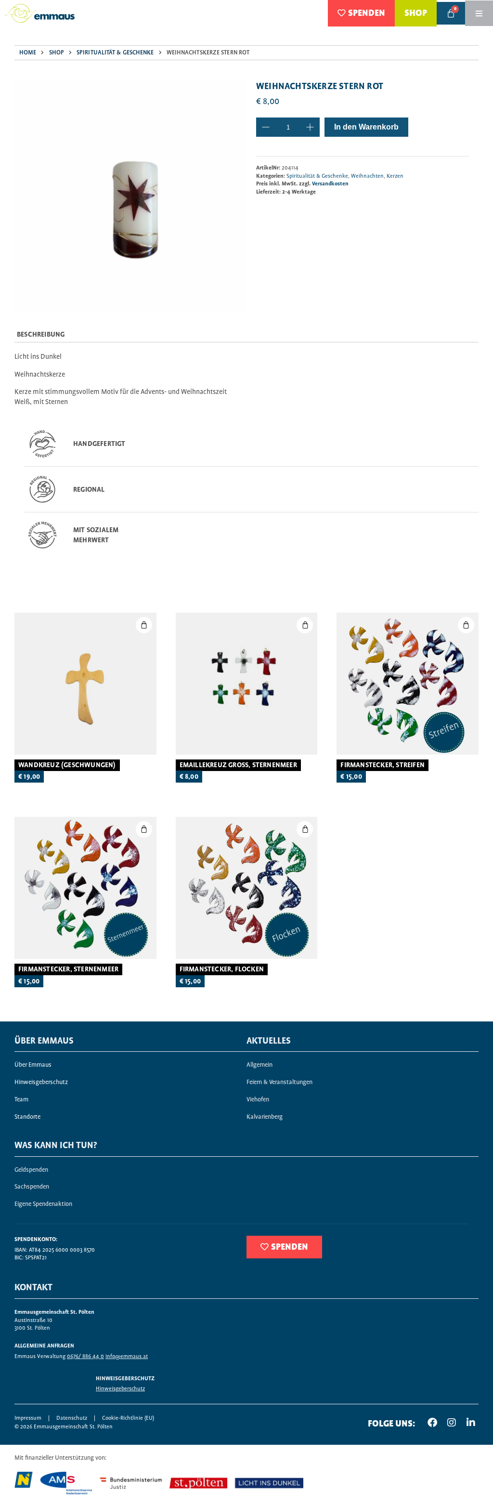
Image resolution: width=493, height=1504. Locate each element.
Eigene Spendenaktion (43, 1204)
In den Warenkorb (366, 127)
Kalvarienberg (264, 1117)
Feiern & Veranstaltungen (279, 1082)
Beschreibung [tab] (41, 335)
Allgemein (259, 1065)
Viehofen (257, 1099)
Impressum (27, 1418)
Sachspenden (31, 1186)
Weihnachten (367, 176)
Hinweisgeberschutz (41, 1082)
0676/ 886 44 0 (85, 1356)
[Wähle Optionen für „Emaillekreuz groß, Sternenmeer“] (305, 625)
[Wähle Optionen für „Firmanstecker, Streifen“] (466, 625)
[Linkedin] (471, 1422)
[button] (144, 625)
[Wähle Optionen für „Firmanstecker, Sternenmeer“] (144, 829)
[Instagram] (451, 1422)
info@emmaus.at (126, 1356)
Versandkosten (330, 184)
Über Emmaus (33, 1065)
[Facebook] (432, 1422)
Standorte (27, 1117)
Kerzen (395, 176)
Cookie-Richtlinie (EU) (128, 1418)
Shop (56, 52)
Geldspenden (31, 1170)
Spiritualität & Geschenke (115, 52)
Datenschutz (71, 1418)
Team (21, 1099)
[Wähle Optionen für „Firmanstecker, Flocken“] (305, 829)
